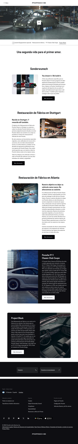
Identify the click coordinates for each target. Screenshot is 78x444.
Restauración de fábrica (38, 43)
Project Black (62, 43)
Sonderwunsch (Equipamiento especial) (21, 43)
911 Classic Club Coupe (52, 43)
